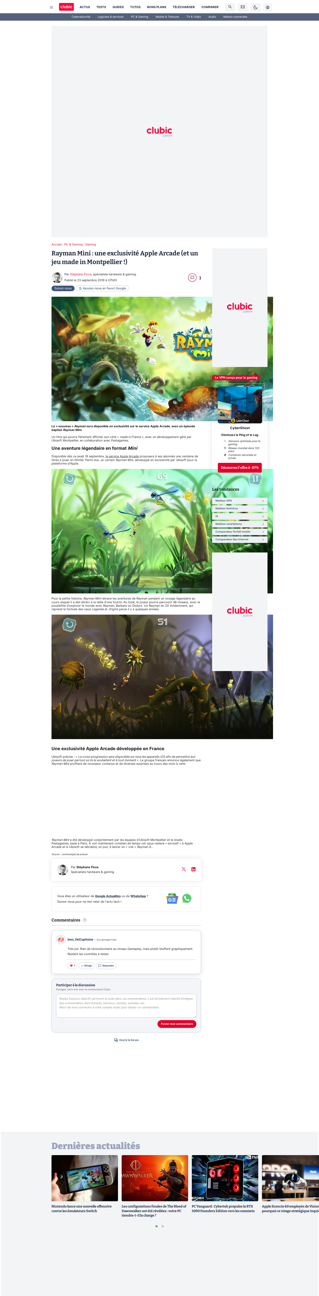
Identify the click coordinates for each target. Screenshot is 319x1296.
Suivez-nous (63, 288)
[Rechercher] (230, 7)
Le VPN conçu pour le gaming (236, 377)
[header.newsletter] (243, 7)
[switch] (255, 7)
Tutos (135, 7)
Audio (212, 16)
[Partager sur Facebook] (310, 1264)
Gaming (90, 244)
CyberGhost (240, 428)
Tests (101, 7)
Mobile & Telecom (167, 16)
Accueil (57, 244)
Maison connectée (235, 16)
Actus (85, 7)
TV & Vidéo (193, 16)
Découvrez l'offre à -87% (240, 468)
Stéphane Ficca (80, 274)
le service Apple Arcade (122, 456)
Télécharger (184, 7)
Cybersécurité (81, 16)
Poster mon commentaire (177, 1024)
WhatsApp (138, 896)
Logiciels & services (111, 16)
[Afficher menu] (51, 7)
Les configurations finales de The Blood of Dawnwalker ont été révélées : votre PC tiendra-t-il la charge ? (154, 1211)
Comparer (210, 7)
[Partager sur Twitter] (310, 1276)
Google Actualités (108, 896)
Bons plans (156, 7)
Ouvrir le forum (129, 1040)
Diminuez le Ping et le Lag (239, 435)
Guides (118, 7)
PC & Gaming (139, 16)
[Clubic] (66, 7)
